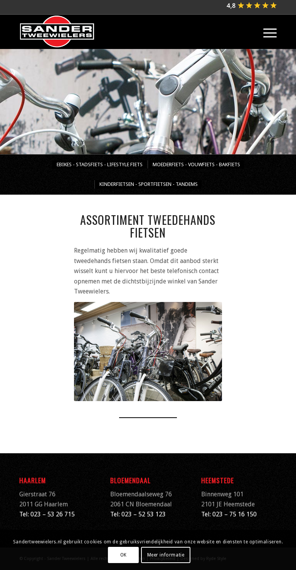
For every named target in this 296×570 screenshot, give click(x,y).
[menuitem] (266, 31)
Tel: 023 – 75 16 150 (229, 514)
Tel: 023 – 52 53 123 (138, 514)
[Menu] (266, 31)
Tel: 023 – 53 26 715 (47, 514)
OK (123, 555)
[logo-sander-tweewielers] (57, 31)
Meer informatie (166, 555)
